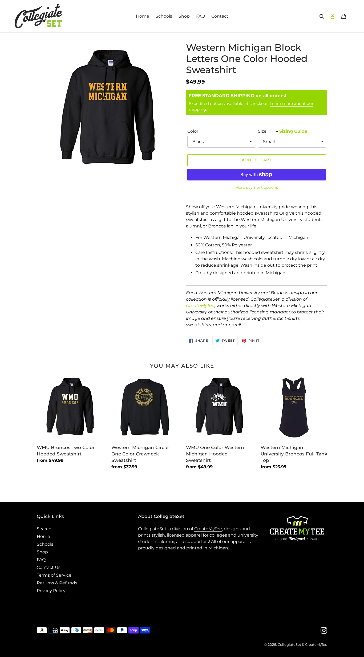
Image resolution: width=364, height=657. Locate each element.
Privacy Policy (51, 590)
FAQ (41, 559)
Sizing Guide (293, 131)
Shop (42, 551)
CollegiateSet (289, 644)
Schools (45, 544)
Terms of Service (54, 575)
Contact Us (48, 567)
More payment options (256, 187)
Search (44, 528)
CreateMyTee (200, 305)
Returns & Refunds (57, 582)
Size (282, 131)
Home (43, 536)
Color (192, 131)
